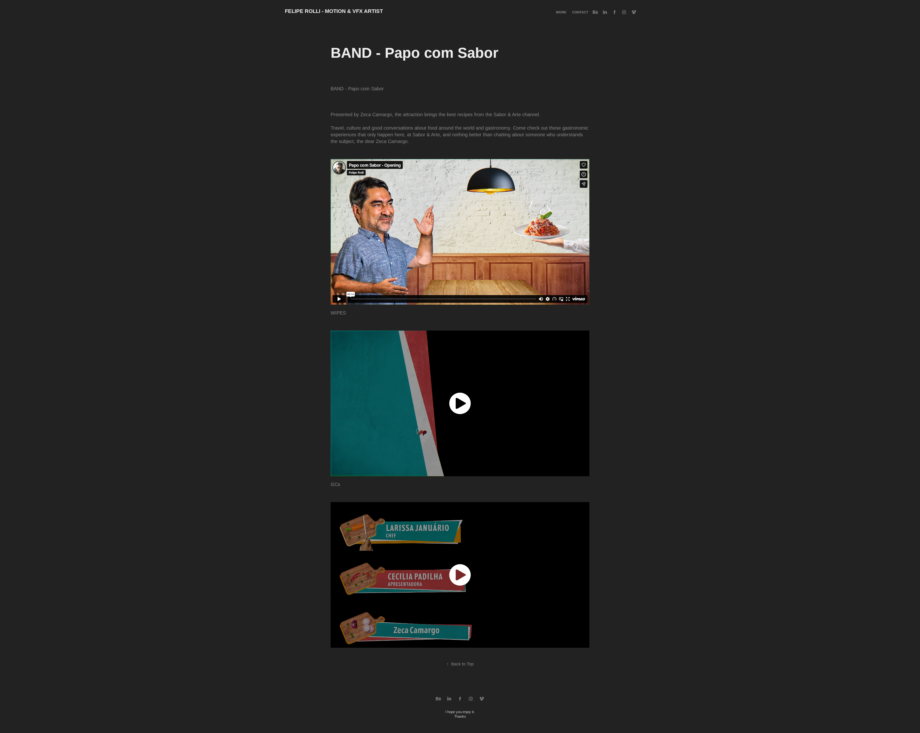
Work (561, 12)
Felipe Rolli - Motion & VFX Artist (334, 11)
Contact (580, 12)
